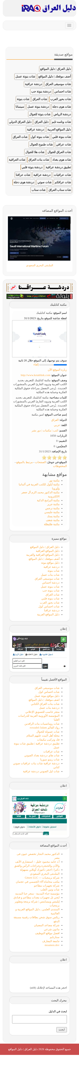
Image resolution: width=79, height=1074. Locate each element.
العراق (55, 419)
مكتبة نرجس (52, 508)
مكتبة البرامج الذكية (48, 500)
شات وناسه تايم (61, 121)
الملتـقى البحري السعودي (45, 873)
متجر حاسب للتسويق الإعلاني (42, 711)
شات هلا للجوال (34, 152)
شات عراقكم (63, 182)
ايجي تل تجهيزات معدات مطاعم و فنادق (37, 897)
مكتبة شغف (53, 520)
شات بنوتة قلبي (61, 136)
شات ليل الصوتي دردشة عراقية (41, 771)
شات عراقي (63, 144)
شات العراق (40, 99)
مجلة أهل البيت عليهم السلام (43, 735)
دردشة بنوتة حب (41, 91)
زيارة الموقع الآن (57, 369)
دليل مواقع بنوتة (50, 562)
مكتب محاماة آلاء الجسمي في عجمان (38, 881)
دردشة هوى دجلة (24, 182)
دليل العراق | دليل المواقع (55, 68)
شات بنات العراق (38, 159)
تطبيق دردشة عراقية (58, 167)
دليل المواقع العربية (59, 129)
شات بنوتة (23, 99)
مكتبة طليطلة (52, 524)
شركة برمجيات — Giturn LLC (42, 877)
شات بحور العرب (60, 99)
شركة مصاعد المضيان (47, 925)
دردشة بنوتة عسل (38, 106)
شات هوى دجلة (61, 106)
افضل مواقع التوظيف (47, 933)
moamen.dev (52, 945)
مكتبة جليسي (52, 512)
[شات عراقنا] (39, 287)
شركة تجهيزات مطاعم (47, 885)
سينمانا (20, 106)
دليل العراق (42, 121)
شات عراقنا (23, 174)
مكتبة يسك (53, 516)
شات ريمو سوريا (50, 759)
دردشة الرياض (62, 114)
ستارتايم (55, 937)
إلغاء (36, 364)
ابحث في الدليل (58, 1011)
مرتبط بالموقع (24, 462)
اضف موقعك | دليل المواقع (44, 699)
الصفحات (40, 462)
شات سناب (38, 189)
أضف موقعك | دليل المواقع (54, 76)
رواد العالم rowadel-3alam (45, 727)
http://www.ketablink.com (35, 375)
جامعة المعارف (51, 941)
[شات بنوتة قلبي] (39, 296)
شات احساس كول (49, 606)
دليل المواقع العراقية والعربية (43, 554)
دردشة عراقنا (52, 610)
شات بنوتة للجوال (39, 114)
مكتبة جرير (53, 504)
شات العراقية (17, 159)
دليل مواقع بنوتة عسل (47, 695)
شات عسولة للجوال (48, 731)
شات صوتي (44, 182)
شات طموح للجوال (41, 144)
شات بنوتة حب (51, 590)
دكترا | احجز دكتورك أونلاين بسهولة (40, 869)
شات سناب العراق (60, 189)
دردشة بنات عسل (49, 707)
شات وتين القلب (50, 889)
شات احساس (62, 91)
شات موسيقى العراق (58, 84)
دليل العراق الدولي (20, 121)
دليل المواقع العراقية (48, 550)
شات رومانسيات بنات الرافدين (42, 723)
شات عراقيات (62, 174)
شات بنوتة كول (40, 136)
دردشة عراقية (33, 84)
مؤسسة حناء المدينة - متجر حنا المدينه (37, 893)
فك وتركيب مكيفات (48, 739)
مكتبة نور (54, 480)
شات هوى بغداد (61, 159)
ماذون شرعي (52, 929)
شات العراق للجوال (59, 152)
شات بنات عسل (50, 574)
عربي (57, 425)
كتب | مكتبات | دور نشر (45, 430)
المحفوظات (60, 466)
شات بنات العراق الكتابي (45, 703)
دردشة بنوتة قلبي (32, 167)
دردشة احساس (51, 582)
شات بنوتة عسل (25, 76)
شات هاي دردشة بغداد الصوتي (42, 755)
